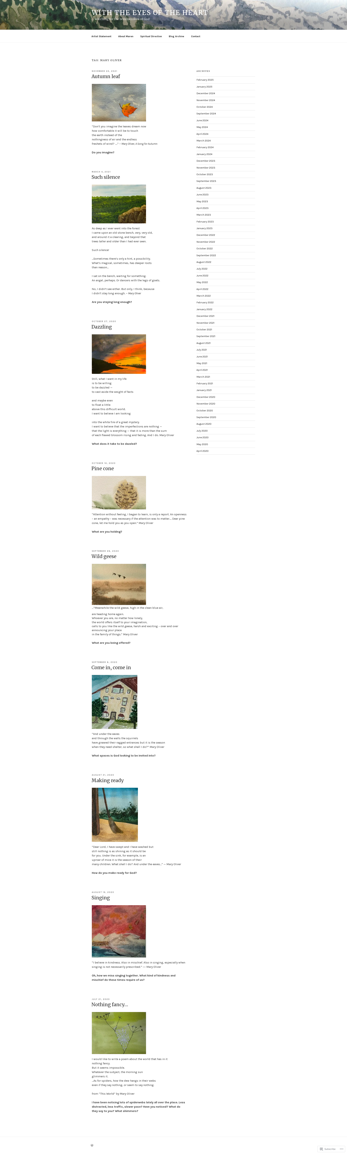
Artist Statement (101, 36)
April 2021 (202, 369)
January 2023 (204, 228)
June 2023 (202, 194)
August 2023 (203, 187)
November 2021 (205, 322)
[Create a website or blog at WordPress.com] (92, 1145)
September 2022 (206, 255)
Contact (195, 36)
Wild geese (103, 556)
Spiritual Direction (151, 36)
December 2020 (205, 397)
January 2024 (204, 154)
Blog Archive (176, 36)
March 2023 (203, 214)
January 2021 (204, 390)
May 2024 (202, 127)
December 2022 (205, 235)
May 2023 (202, 201)
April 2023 (202, 208)
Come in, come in (111, 667)
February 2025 (205, 79)
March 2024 (203, 140)
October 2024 (204, 106)
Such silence (105, 177)
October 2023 (204, 174)
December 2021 (205, 316)
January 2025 (204, 86)
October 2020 (204, 410)
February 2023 (205, 221)
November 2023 (205, 167)
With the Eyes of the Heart (150, 13)
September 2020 (206, 417)
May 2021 (201, 363)
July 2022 (201, 268)
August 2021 (203, 343)
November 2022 (205, 241)
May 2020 (202, 444)
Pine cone (102, 468)
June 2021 (202, 356)
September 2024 (206, 113)
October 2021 (204, 329)
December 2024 (205, 93)
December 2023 (205, 160)
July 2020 (202, 430)
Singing (100, 898)
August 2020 (203, 423)
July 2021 (201, 349)
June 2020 (202, 437)
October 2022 (204, 248)
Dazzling (101, 327)
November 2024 (205, 100)
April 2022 (202, 289)
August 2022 (203, 262)
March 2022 (203, 295)
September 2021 (205, 336)
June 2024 (202, 120)
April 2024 (202, 133)
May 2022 (202, 282)
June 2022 (202, 275)
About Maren (125, 36)
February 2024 (205, 147)
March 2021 (203, 376)
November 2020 (205, 403)
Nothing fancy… (109, 1004)
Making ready (107, 780)
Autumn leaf (105, 76)
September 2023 (206, 181)
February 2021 (204, 383)
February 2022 (205, 302)
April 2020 (202, 451)
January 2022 (204, 309)
